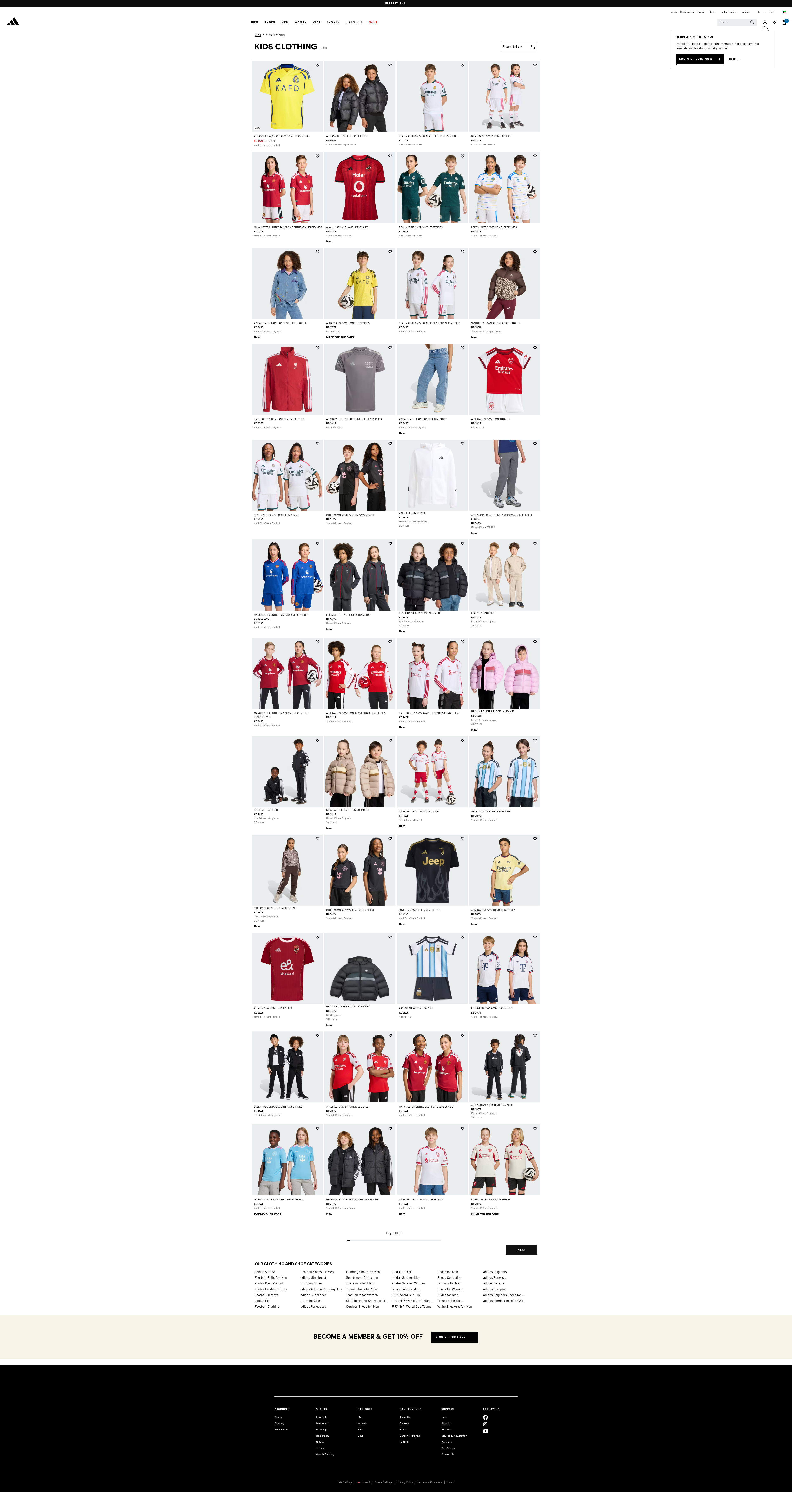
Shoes (278, 1417)
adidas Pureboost (313, 1306)
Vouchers (446, 1442)
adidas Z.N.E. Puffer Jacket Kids (346, 136)
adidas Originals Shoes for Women (504, 1295)
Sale (360, 1436)
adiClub (404, 1442)
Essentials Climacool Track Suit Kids (278, 1107)
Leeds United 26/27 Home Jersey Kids (494, 227)
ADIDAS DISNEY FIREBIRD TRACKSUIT (492, 1105)
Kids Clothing (275, 35)
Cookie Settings (383, 1482)
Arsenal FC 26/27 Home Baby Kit (490, 419)
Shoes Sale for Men (406, 1289)
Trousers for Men (449, 1301)
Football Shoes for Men (317, 1272)
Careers (404, 1423)
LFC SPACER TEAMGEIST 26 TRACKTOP (348, 615)
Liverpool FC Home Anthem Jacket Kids (279, 419)
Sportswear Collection (362, 1278)
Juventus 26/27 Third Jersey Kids (419, 910)
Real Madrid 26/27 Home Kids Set (491, 136)
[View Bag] (784, 22)
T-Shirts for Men (449, 1283)
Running (321, 1429)
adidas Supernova (313, 1295)
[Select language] (784, 12)
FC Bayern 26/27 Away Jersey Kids (491, 1008)
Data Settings (344, 1482)
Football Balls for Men (271, 1278)
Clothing (279, 1423)
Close (734, 59)
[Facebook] (485, 1417)
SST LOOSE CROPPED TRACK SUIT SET (276, 908)
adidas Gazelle (493, 1283)
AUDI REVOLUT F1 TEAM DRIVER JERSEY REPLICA (354, 419)
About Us (405, 1417)
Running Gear (311, 1301)
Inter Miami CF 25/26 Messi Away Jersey (350, 515)
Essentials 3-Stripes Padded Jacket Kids (352, 1200)
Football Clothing (267, 1306)
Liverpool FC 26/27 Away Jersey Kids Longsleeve (429, 713)
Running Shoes (311, 1283)
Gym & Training (325, 1454)
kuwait (366, 1482)
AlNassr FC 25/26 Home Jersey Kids (348, 323)
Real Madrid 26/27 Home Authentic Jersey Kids (428, 136)
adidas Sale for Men (406, 1278)
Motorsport (322, 1423)
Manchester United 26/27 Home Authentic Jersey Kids (288, 227)
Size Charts (448, 1448)
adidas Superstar (495, 1278)
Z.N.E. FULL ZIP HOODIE (412, 513)
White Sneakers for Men (454, 1306)
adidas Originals (495, 1272)
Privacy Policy (405, 1482)
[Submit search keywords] (752, 22)
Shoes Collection (449, 1278)
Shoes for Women (450, 1289)
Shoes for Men (447, 1272)
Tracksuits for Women (362, 1295)
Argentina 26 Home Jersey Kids (490, 812)
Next (522, 1250)
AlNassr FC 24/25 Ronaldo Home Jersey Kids (281, 136)
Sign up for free (451, 1337)
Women (362, 1423)
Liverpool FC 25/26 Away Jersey (490, 1200)
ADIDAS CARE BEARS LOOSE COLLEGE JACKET (280, 323)
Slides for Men (447, 1295)
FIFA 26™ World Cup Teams (412, 1306)
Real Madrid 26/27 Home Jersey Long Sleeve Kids (429, 323)
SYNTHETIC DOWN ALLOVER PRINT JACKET (495, 323)
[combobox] (737, 22)
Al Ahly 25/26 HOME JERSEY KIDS (273, 1008)
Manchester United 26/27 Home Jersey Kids (426, 1107)
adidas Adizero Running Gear (322, 1289)
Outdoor (320, 1442)
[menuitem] (254, 22)
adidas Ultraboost (313, 1278)
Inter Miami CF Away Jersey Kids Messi (350, 910)
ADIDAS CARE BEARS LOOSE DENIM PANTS (423, 419)
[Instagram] (485, 1424)
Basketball (322, 1436)
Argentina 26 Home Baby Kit (416, 1008)
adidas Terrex (402, 1272)
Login (773, 12)
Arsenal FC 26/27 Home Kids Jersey (348, 1107)
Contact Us (447, 1454)
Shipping (446, 1423)
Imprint (451, 1482)
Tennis (320, 1448)
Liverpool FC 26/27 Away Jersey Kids (421, 1200)
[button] (254, 22)
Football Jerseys (266, 1295)
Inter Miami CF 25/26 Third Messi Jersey (278, 1200)
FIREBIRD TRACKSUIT (483, 613)
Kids (258, 35)
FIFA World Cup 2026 (407, 1295)
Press (403, 1429)
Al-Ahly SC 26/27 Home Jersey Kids (347, 227)
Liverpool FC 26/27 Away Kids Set (419, 812)
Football (321, 1417)
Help (444, 1417)
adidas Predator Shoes (271, 1289)
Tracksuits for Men (359, 1283)
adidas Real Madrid (269, 1283)
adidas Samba (265, 1272)
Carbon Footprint (410, 1436)
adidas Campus (494, 1289)
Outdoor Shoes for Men (362, 1306)
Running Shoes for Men (363, 1272)
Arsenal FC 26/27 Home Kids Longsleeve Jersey (355, 713)
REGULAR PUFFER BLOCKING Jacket (420, 613)
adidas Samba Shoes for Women (504, 1301)
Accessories (281, 1429)
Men (360, 1417)
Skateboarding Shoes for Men (367, 1301)
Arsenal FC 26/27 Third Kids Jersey (493, 910)
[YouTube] (485, 1431)
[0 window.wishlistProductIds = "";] (774, 22)
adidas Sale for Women (408, 1283)
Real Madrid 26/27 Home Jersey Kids (276, 515)
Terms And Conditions (429, 1482)
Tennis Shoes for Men (361, 1289)
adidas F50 (262, 1301)
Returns (446, 1429)
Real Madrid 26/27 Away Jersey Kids (421, 227)
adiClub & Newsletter (454, 1436)
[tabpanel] (396, 661)
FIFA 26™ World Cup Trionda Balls (413, 1301)
